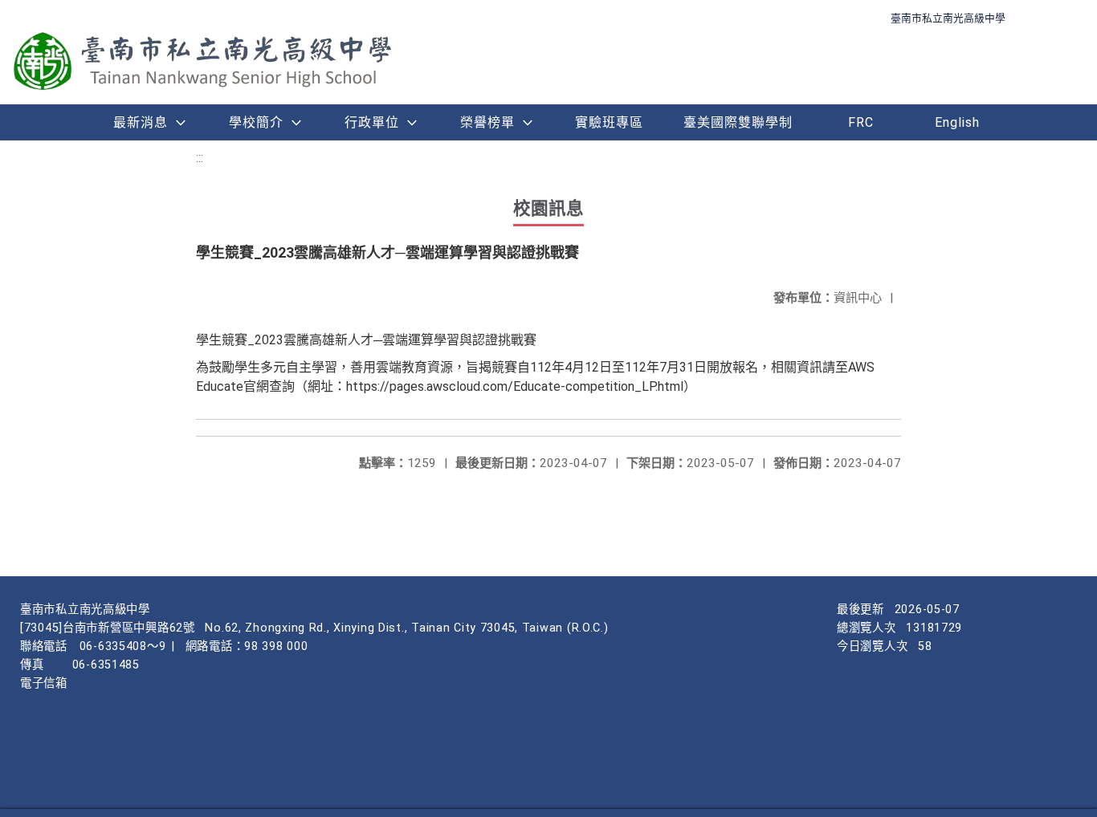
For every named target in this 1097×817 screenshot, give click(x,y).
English (957, 122)
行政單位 (372, 122)
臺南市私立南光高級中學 (948, 18)
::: (199, 157)
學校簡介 (256, 122)
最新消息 (140, 122)
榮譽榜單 (487, 122)
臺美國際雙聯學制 (738, 122)
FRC (861, 122)
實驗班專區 (609, 122)
